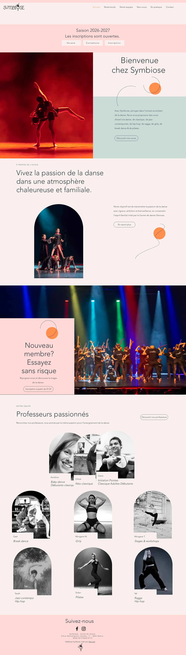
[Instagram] (83, 628)
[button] (38, 389)
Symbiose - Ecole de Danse (82, 634)
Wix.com (92, 642)
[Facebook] (77, 628)
